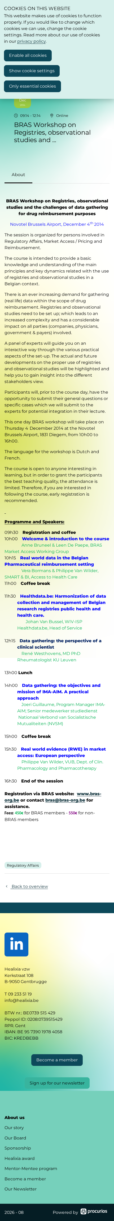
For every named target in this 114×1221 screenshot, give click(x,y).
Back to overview (29, 886)
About (18, 174)
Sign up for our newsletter (57, 1083)
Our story (14, 1127)
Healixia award (20, 1158)
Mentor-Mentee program (31, 1168)
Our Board (15, 1138)
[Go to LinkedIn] (16, 944)
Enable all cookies (28, 55)
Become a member (25, 1178)
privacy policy (31, 41)
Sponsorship (18, 1148)
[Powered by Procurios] (94, 1212)
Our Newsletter (21, 1189)
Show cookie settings (32, 70)
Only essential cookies (32, 86)
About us (15, 1117)
